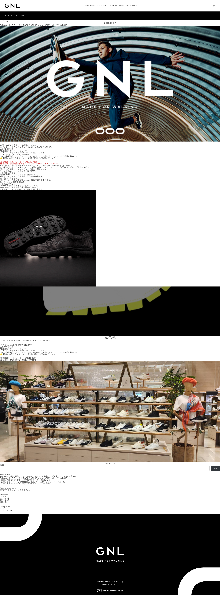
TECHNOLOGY (89, 5)
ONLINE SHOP (131, 5)
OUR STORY (101, 5)
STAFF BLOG (6, 510)
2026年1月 (5, 496)
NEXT (112, 337)
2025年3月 (5, 501)
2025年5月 (5, 498)
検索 (2, 465)
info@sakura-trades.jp (114, 582)
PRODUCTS (112, 5)
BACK (107, 337)
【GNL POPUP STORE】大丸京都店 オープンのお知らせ (25, 483)
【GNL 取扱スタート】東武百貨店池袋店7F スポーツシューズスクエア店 (32, 481)
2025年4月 (5, 500)
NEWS (121, 5)
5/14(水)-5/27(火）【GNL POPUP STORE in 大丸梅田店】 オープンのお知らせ (35, 25)
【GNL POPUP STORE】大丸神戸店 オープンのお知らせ (25, 340)
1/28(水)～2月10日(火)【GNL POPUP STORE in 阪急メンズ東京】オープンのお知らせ (38, 476)
